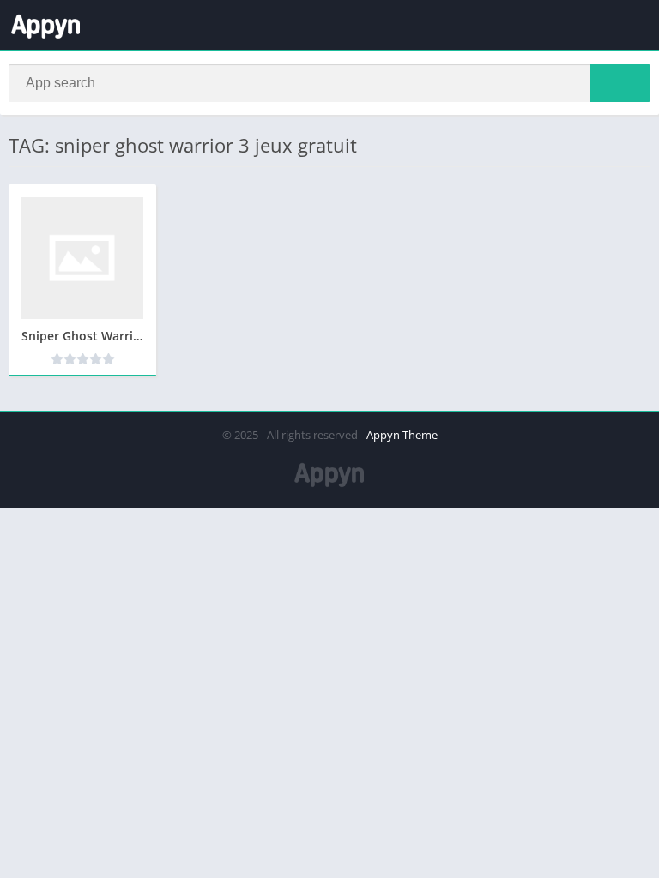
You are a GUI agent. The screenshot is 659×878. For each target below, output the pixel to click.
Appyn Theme (402, 434)
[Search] (620, 83)
